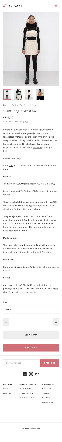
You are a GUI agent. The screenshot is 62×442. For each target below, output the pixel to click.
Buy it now (31, 348)
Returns (46, 398)
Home (6, 105)
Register (7, 393)
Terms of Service (27, 398)
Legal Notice (25, 389)
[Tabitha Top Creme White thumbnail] (7, 94)
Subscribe (49, 363)
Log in (6, 389)
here (11, 165)
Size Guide (47, 389)
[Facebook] (25, 374)
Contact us (47, 402)
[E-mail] (37, 374)
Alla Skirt (37, 147)
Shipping (46, 393)
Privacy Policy (26, 393)
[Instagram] (31, 374)
